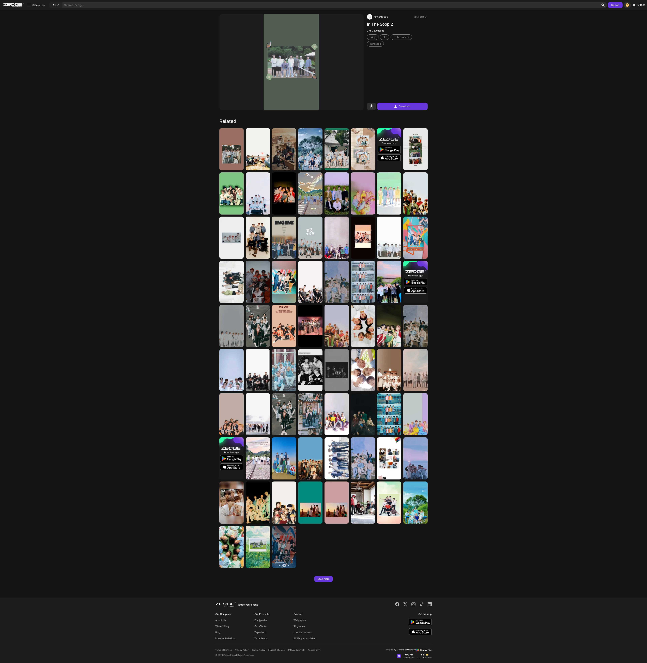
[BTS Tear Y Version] (310, 502)
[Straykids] (258, 238)
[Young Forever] (389, 458)
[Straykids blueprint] (231, 370)
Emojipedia (260, 620)
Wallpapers (300, 620)
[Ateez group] (258, 282)
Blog (217, 632)
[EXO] (389, 282)
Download (404, 106)
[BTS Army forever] (337, 370)
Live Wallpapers (303, 632)
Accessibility (314, 650)
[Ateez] (337, 414)
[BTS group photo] (310, 238)
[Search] (603, 5)
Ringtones (299, 626)
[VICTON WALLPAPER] (363, 414)
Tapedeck (260, 632)
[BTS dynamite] (284, 547)
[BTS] (258, 193)
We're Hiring (222, 626)
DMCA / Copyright (296, 650)
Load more (324, 578)
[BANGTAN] (310, 282)
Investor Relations (225, 638)
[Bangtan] (231, 193)
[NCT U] (337, 193)
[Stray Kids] (284, 149)
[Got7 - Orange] (284, 326)
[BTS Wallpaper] (363, 149)
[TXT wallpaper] (363, 370)
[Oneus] (231, 238)
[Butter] (284, 193)
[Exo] (415, 149)
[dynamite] (389, 193)
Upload (615, 5)
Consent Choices (276, 650)
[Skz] (415, 193)
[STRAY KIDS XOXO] (258, 326)
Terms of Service (223, 650)
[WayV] (258, 502)
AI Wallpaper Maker (305, 638)
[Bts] (231, 149)
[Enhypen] (284, 238)
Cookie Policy (258, 650)
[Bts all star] (337, 149)
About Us (220, 620)
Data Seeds (261, 638)
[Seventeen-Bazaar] (310, 458)
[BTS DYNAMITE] (415, 238)
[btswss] (310, 370)
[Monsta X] (363, 326)
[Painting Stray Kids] (258, 547)
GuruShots (260, 626)
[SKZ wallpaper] (363, 238)
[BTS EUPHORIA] (363, 282)
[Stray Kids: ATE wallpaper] (284, 458)
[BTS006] (258, 149)
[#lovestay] (415, 502)
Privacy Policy (242, 650)
